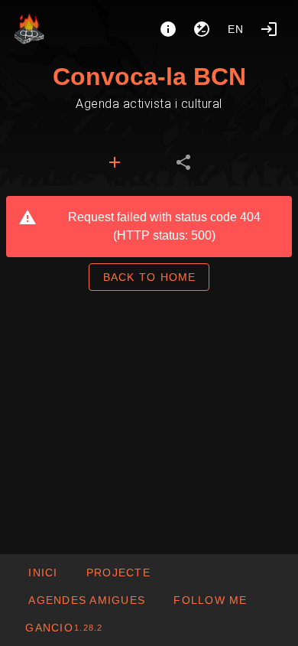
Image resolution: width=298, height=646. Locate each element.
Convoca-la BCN (149, 76)
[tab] (114, 162)
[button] (86, 600)
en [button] (236, 29)
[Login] (269, 29)
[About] (168, 29)
